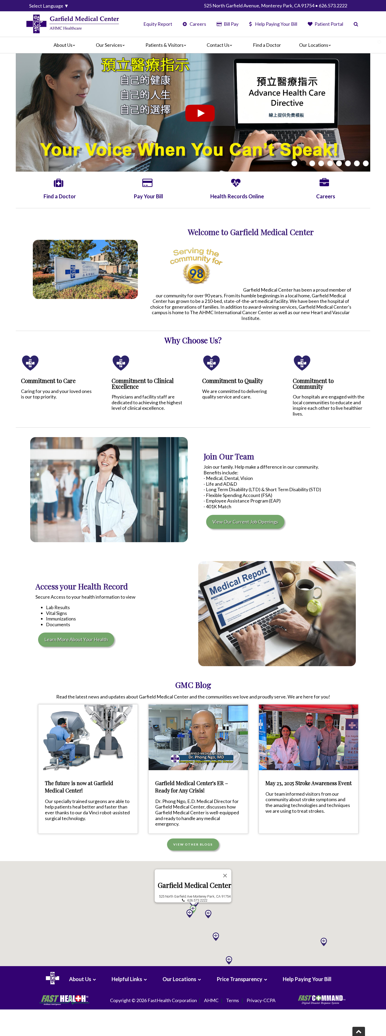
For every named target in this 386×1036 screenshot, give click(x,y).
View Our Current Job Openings (245, 522)
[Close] (225, 875)
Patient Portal (328, 24)
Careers (197, 24)
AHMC (211, 1000)
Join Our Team (229, 456)
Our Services (109, 45)
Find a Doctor (267, 45)
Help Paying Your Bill (276, 24)
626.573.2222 (197, 900)
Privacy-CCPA (261, 1000)
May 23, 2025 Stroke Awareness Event (308, 782)
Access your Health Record (81, 586)
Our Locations (313, 45)
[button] (216, 937)
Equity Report (157, 24)
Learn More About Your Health (76, 639)
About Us (63, 45)
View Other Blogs (193, 844)
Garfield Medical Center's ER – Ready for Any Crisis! (191, 786)
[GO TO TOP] (358, 1031)
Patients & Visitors (164, 45)
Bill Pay (230, 24)
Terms (232, 1000)
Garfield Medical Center (194, 885)
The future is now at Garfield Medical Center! (79, 786)
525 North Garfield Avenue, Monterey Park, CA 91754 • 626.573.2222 (275, 5)
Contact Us (218, 45)
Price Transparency (239, 979)
